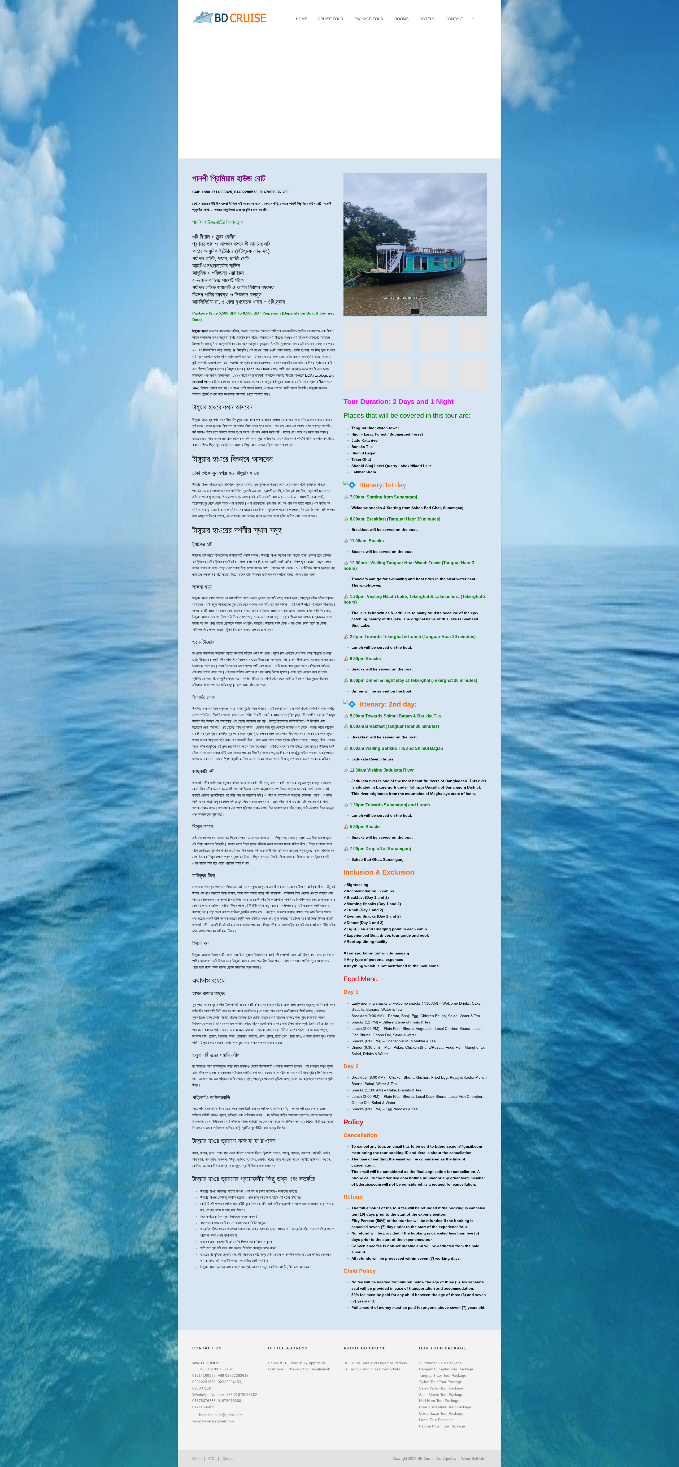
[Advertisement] (339, 74)
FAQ (210, 1459)
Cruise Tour (330, 19)
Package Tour (368, 19)
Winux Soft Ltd (472, 1459)
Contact (454, 19)
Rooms (401, 19)
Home (301, 19)
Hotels (427, 19)
